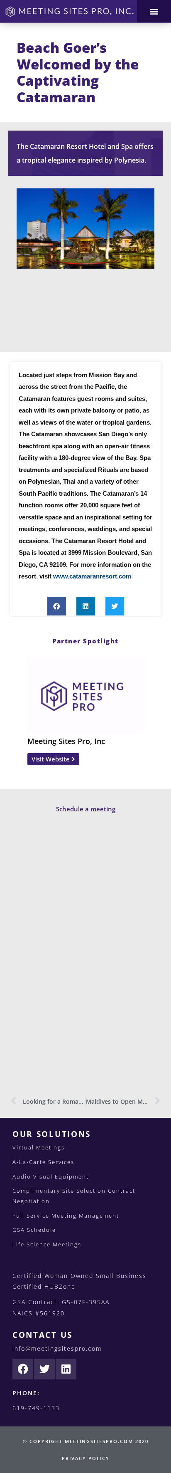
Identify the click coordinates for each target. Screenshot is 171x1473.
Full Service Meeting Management (65, 1215)
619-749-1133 (36, 1408)
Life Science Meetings (46, 1244)
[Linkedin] (66, 1369)
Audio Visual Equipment (50, 1176)
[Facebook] (22, 1369)
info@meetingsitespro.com (57, 1348)
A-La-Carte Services (43, 1162)
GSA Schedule (34, 1229)
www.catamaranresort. (86, 576)
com (125, 576)
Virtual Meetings (38, 1147)
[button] (154, 11)
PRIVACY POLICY (86, 1458)
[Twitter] (44, 1369)
